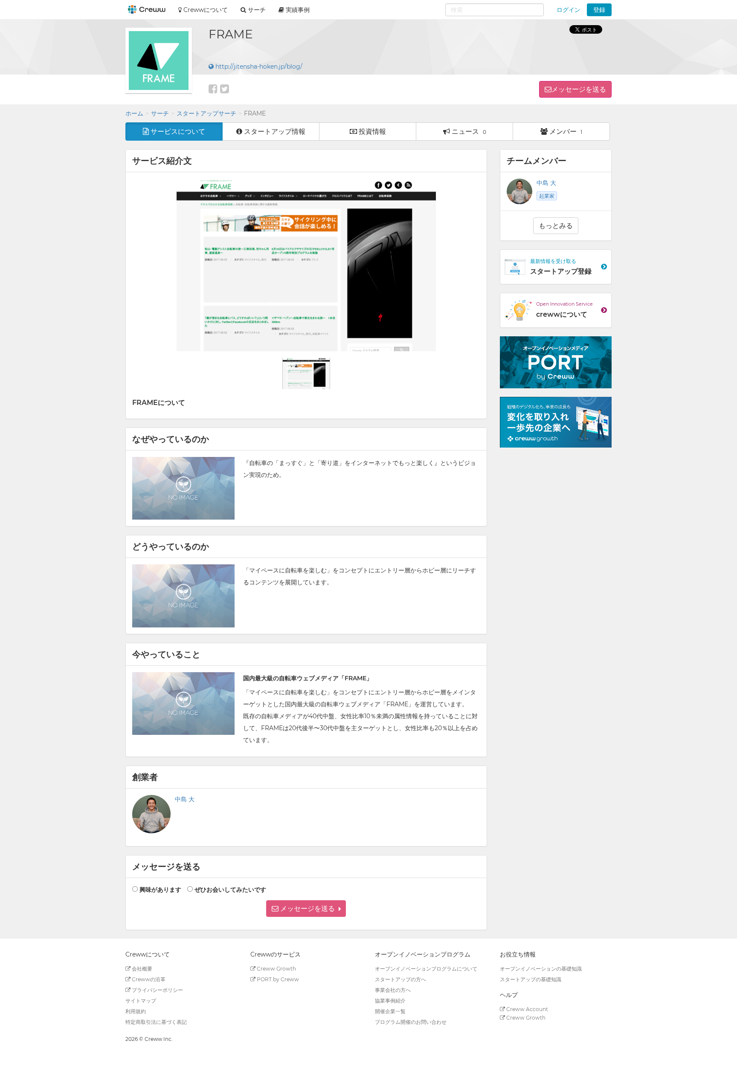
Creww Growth (275, 968)
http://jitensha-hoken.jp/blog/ (258, 66)
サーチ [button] (256, 10)
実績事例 (297, 10)
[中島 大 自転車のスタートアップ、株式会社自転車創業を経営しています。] (151, 814)
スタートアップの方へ (400, 979)
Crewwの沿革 (148, 979)
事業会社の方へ (393, 990)
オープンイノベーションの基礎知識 (541, 968)
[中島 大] (519, 191)
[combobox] (494, 9)
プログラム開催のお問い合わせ (411, 1022)
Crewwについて (205, 10)
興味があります (160, 889)
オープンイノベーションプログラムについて (426, 968)
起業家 (546, 196)
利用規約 (135, 1011)
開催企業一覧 (390, 1011)
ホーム (134, 113)
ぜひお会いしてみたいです (230, 889)
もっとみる (556, 226)
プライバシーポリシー (157, 990)
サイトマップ (140, 1000)
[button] (306, 908)
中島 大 (184, 799)
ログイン (568, 10)
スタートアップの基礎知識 (530, 979)
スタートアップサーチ (206, 113)
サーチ (160, 113)
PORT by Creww (277, 979)
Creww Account (526, 1009)
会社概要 (141, 968)
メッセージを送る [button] (578, 89)
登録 (599, 10)
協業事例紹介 (390, 1000)
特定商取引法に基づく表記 (156, 1022)
